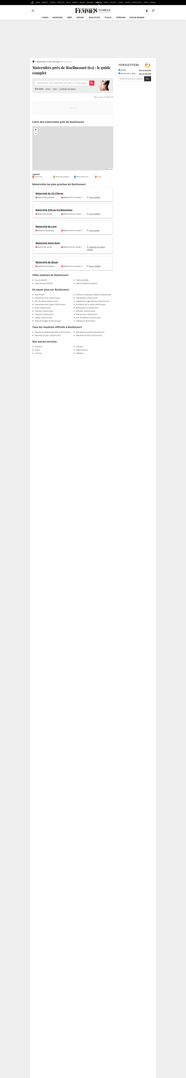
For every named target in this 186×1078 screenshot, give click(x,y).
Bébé (69, 17)
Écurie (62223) (41, 280)
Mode (38, 2)
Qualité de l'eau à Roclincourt (47, 298)
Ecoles (37, 350)
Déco (68, 2)
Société (113, 2)
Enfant (80, 17)
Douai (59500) (95, 266)
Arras (47, 89)
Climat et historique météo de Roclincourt (93, 294)
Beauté (45, 2)
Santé (106, 2)
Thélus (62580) (82, 280)
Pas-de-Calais (54, 61)
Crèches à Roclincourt (44, 311)
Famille (98, 2)
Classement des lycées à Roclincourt (50, 304)
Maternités (41, 61)
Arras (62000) (94, 197)
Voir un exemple (145, 70)
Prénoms (121, 17)
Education (94, 17)
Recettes (61, 2)
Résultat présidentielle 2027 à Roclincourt (52, 332)
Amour (82, 2)
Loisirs (127, 2)
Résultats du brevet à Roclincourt (90, 332)
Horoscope (137, 2)
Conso (45, 17)
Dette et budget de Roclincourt (48, 321)
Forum (153, 2)
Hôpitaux (80, 353)
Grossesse (57, 17)
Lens (55, 89)
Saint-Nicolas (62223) (44, 283)
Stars (120, 2)
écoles (108, 17)
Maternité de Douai (47, 262)
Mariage (90, 2)
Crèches (38, 353)
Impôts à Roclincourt (43, 317)
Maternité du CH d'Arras (49, 193)
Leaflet (110, 169)
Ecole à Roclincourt (43, 308)
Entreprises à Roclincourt (86, 314)
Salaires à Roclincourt (44, 314)
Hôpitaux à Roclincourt (85, 321)
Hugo (145, 2)
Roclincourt (39, 294)
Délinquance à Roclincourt (87, 308)
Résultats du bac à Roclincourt (48, 335)
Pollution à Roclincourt (85, 311)
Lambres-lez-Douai (68, 89)
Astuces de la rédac (128, 73)
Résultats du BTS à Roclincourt (89, 335)
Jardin (75, 2)
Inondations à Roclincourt (87, 298)
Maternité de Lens (46, 226)
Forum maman (136, 17)
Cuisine (52, 2)
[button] (36, 130)
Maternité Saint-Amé (48, 243)
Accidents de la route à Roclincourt (91, 304)
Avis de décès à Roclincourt (46, 301)
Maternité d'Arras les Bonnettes (54, 209)
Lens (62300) (94, 230)
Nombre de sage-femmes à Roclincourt (92, 301)
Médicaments (82, 350)
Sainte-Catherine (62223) (86, 283)
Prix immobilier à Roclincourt (88, 317)
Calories (79, 346)
